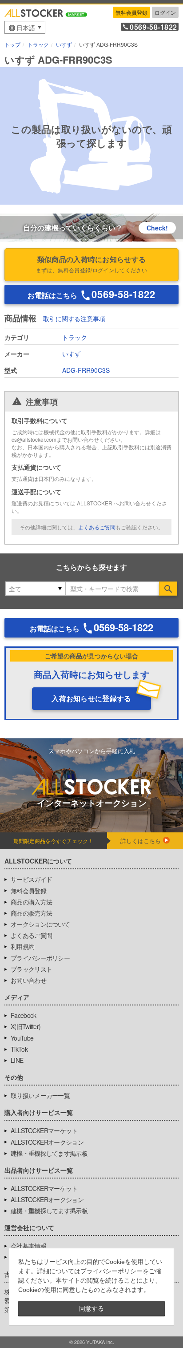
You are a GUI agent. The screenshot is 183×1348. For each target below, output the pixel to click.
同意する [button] (91, 1308)
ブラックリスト (31, 969)
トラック (74, 337)
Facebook (23, 1015)
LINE (17, 1060)
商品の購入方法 (31, 901)
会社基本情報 (28, 1245)
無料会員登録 (131, 12)
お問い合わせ (28, 980)
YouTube (22, 1037)
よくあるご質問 (96, 527)
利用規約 (22, 946)
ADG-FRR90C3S (86, 370)
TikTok (19, 1049)
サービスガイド (31, 879)
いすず (71, 353)
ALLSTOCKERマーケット (44, 1130)
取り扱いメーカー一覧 (40, 1095)
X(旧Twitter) (25, 1026)
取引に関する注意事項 (74, 319)
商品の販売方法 (31, 912)
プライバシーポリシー (40, 957)
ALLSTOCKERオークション (47, 1142)
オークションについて (40, 924)
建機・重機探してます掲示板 (49, 1153)
